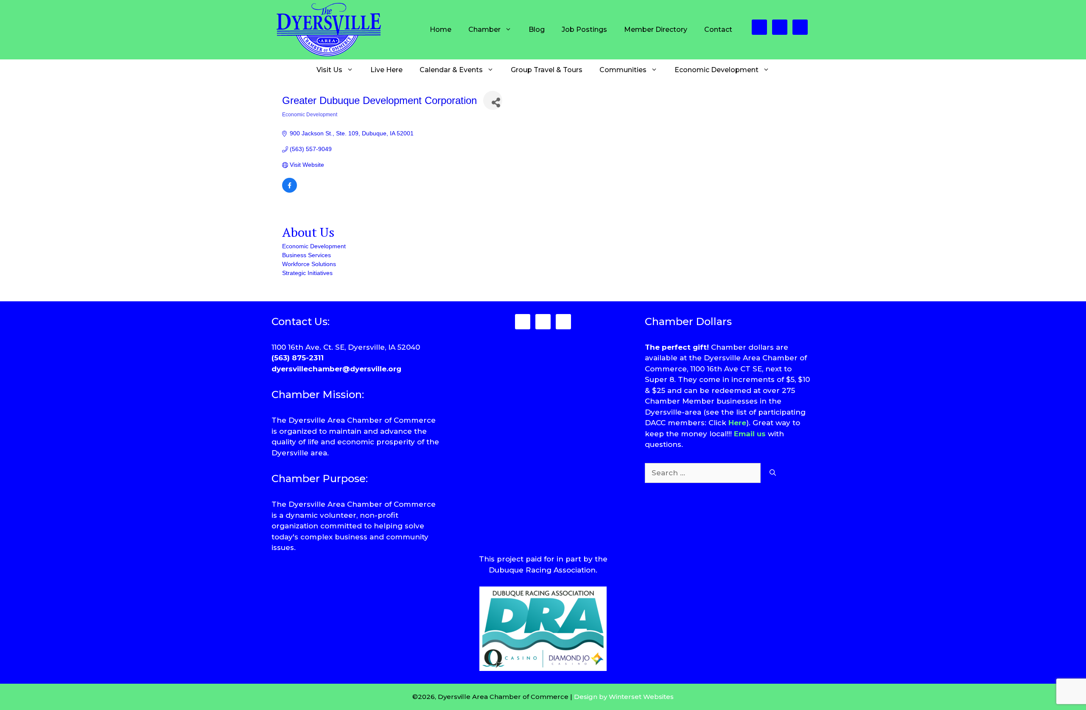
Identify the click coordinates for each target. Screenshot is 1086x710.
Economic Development (717, 70)
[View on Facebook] (289, 190)
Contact (718, 29)
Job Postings (584, 29)
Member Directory (655, 29)
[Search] (773, 473)
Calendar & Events (451, 70)
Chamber (484, 29)
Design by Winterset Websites (624, 697)
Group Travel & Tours (546, 70)
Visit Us (329, 70)
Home (440, 29)
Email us (750, 433)
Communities (623, 70)
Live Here (386, 70)
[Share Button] (492, 100)
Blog (537, 29)
